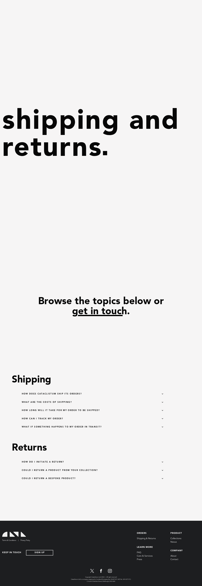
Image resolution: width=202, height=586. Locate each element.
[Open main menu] (5, 4)
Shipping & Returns (146, 539)
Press (139, 559)
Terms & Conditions (9, 540)
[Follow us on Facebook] (101, 571)
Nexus (173, 542)
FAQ (139, 553)
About (173, 556)
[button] (92, 394)
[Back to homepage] (14, 534)
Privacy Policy (25, 540)
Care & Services (145, 556)
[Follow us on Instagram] (110, 571)
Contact (174, 559)
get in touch (99, 311)
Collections (175, 539)
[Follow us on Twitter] (92, 571)
